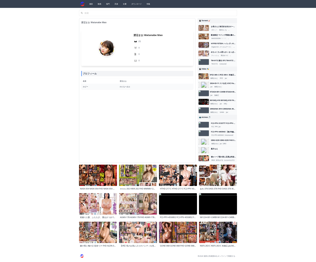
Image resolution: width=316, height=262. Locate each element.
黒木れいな (223, 30)
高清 (116, 4)
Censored (223, 64)
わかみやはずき (229, 160)
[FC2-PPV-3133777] (203, 125)
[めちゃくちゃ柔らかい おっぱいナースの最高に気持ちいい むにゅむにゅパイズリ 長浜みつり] (203, 53)
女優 (124, 4)
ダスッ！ (214, 30)
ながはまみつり (235, 55)
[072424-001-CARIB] (203, 93)
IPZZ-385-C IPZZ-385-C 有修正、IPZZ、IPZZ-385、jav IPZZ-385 (235, 75)
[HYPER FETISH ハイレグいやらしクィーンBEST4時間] (203, 45)
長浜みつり (224, 55)
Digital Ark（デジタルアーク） (221, 47)
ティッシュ (215, 55)
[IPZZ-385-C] (203, 76)
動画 (99, 4)
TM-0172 (214, 64)
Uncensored (229, 135)
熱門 (108, 4)
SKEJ (225, 104)
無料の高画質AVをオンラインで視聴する (219, 256)
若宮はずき (219, 160)
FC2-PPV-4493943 (217, 135)
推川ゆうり (232, 38)
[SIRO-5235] (203, 142)
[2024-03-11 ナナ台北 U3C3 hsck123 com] (203, 85)
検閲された (214, 78)
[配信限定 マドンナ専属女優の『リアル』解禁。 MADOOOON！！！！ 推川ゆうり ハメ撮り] (203, 36)
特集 (148, 4)
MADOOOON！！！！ (218, 38)
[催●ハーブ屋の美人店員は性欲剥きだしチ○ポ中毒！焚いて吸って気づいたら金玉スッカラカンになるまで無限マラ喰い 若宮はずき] (203, 158)
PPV (216, 127)
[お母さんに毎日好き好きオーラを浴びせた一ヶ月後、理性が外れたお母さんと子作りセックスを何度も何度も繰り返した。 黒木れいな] (203, 28)
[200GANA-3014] (203, 110)
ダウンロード (136, 4)
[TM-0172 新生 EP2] (203, 62)
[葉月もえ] (203, 150)
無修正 (216, 95)
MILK (213, 160)
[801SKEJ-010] (203, 102)
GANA (222, 112)
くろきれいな (233, 30)
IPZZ (221, 78)
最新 (91, 4)
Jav (226, 78)
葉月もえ (214, 149)
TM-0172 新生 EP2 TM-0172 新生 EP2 (226, 60)
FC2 (212, 127)
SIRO (224, 144)
